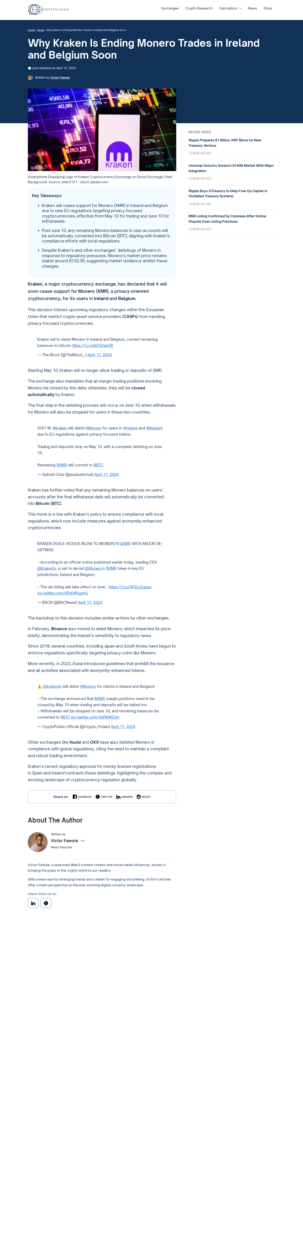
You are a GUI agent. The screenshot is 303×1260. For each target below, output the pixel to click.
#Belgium (154, 428)
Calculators (228, 8)
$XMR (61, 465)
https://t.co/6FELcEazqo (130, 587)
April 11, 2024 (99, 354)
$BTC (98, 465)
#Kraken (60, 428)
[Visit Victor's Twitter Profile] (46, 903)
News (252, 8)
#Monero (94, 428)
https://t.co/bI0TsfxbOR (92, 345)
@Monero (93, 568)
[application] (239, 8)
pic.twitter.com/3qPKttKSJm (95, 717)
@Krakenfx (46, 568)
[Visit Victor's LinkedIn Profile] (33, 903)
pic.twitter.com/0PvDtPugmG (62, 593)
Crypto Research (199, 8)
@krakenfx (52, 686)
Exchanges (170, 8)
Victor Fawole (60, 77)
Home (31, 30)
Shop (268, 8)
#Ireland (130, 428)
